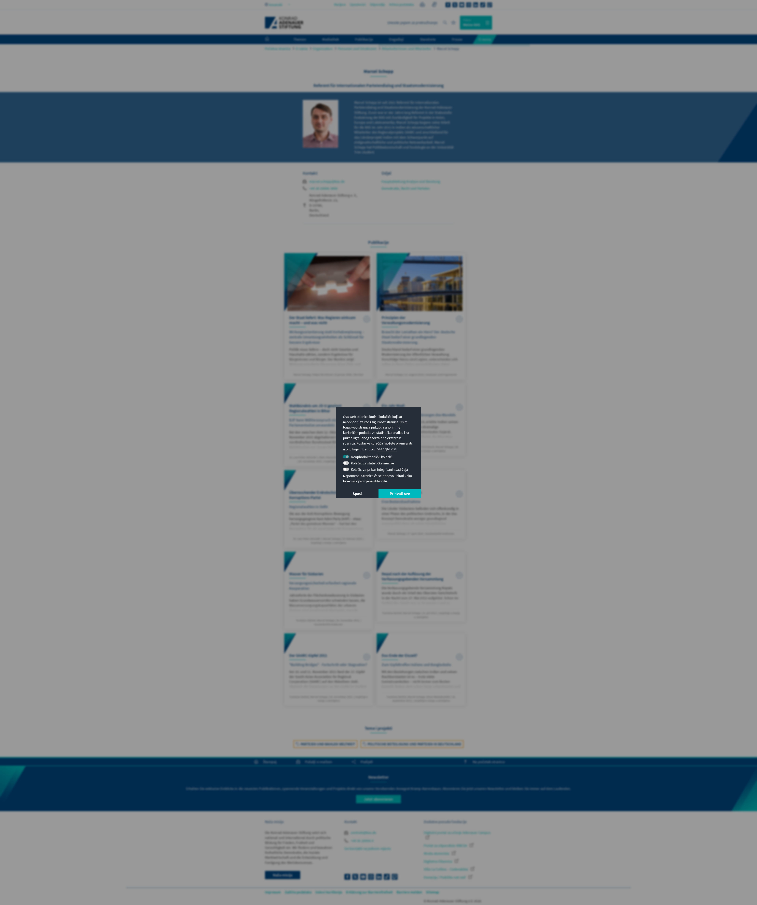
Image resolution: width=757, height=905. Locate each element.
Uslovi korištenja (328, 892)
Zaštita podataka (298, 892)
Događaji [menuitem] (396, 39)
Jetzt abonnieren (378, 799)
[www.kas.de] (284, 23)
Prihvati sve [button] (400, 493)
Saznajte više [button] (387, 449)
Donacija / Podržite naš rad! (445, 877)
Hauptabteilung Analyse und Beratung (410, 181)
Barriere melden (409, 892)
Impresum (273, 892)
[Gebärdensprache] (434, 5)
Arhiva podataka (401, 4)
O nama (302, 48)
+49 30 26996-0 (362, 840)
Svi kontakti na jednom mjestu (367, 848)
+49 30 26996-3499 (323, 188)
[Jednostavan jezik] (422, 5)
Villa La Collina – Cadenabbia (446, 869)
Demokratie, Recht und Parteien (405, 188)
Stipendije (377, 4)
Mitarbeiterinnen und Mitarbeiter (406, 48)
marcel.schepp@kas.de (327, 181)
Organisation (322, 48)
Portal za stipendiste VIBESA (446, 845)
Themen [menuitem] (299, 39)
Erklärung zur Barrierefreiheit (369, 892)
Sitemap (432, 892)
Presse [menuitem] (457, 39)
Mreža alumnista (437, 853)
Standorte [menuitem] (428, 39)
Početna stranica (277, 48)
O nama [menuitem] (484, 39)
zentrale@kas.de (363, 832)
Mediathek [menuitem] (330, 39)
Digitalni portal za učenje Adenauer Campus (457, 832)
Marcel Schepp (448, 48)
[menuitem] (271, 39)
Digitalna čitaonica (438, 861)
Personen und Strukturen (357, 48)
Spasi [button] (357, 493)
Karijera (340, 4)
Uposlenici (358, 4)
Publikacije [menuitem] (364, 39)
